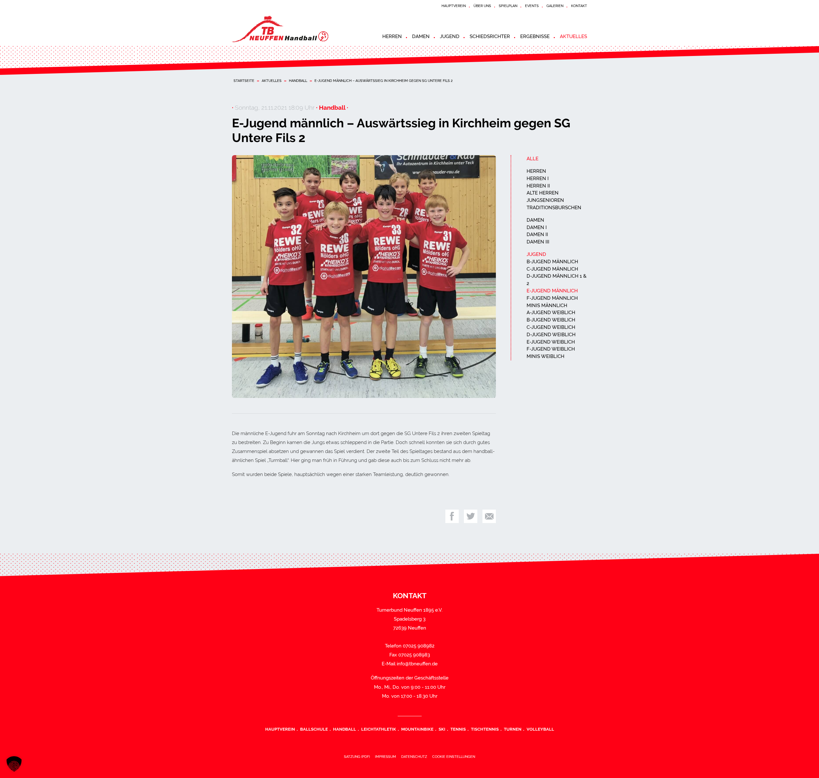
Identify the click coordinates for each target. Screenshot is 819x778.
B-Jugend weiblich (551, 320)
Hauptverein (453, 6)
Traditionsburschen (554, 207)
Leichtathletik (378, 729)
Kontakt (579, 6)
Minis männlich (547, 305)
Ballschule (314, 729)
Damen (421, 36)
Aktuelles (573, 36)
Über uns (482, 6)
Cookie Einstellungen (453, 756)
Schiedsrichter (490, 36)
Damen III (538, 242)
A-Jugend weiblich (551, 312)
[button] (14, 764)
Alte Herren (543, 193)
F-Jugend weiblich (551, 349)
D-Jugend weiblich (551, 334)
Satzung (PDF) (357, 756)
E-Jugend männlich (552, 291)
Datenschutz (414, 756)
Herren (392, 36)
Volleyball (540, 729)
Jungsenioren (545, 200)
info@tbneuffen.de (417, 664)
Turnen (512, 729)
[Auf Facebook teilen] (452, 516)
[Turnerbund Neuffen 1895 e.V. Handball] (289, 29)
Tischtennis (485, 729)
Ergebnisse (535, 36)
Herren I (538, 178)
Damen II (537, 234)
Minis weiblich (545, 356)
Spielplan (508, 6)
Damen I (537, 227)
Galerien (554, 6)
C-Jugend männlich (552, 269)
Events (532, 6)
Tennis (458, 729)
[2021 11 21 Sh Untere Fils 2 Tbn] (364, 276)
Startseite (244, 80)
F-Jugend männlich (552, 298)
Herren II (538, 186)
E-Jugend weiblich (551, 342)
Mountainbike (417, 729)
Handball (298, 80)
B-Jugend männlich (552, 262)
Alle (532, 159)
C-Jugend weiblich (551, 327)
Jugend (449, 36)
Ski (442, 729)
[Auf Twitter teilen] (470, 516)
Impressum (385, 756)
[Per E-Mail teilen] (489, 516)
